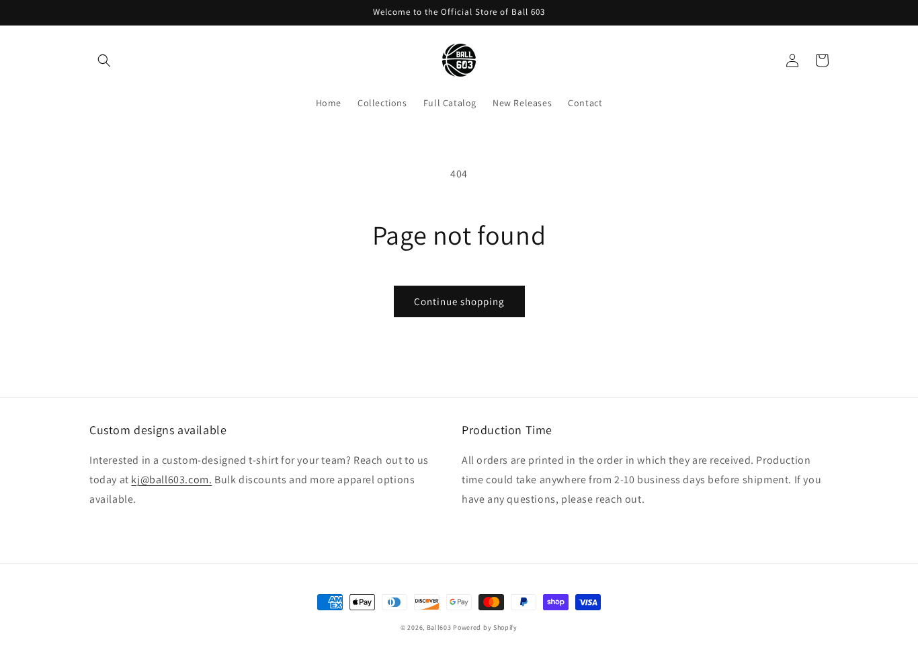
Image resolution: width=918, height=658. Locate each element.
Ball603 (439, 627)
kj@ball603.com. (171, 479)
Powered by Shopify (485, 627)
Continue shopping (459, 301)
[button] (104, 60)
